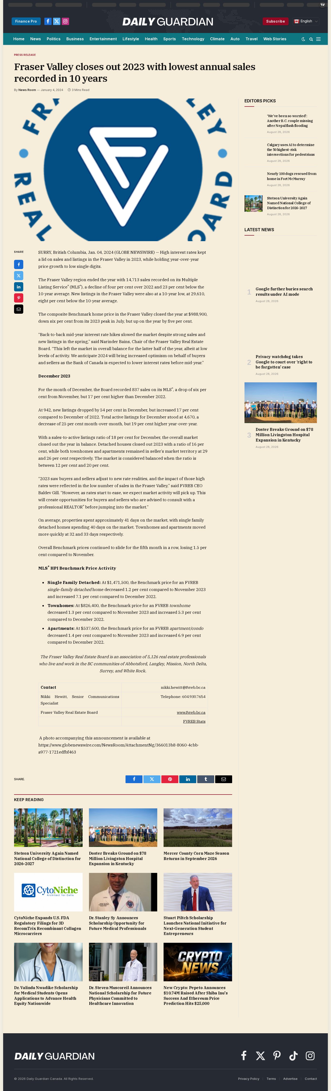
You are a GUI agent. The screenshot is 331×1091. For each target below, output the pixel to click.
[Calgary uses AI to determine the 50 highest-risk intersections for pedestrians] (253, 150)
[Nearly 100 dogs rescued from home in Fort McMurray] (253, 179)
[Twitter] (18, 275)
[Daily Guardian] (168, 21)
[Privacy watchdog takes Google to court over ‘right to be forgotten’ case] (280, 330)
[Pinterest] (18, 298)
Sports (169, 38)
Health (151, 38)
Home (18, 38)
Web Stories (274, 38)
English (305, 21)
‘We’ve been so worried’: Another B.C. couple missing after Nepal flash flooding (290, 121)
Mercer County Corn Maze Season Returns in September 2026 (196, 856)
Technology (193, 38)
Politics (54, 38)
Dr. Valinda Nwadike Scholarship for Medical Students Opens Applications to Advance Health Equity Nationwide (46, 995)
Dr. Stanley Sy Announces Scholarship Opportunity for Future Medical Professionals (117, 923)
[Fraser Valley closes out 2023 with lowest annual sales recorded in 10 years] (123, 169)
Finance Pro (26, 21)
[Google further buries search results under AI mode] (280, 262)
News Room (27, 90)
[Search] (311, 38)
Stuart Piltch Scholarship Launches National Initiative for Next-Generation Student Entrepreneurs (195, 925)
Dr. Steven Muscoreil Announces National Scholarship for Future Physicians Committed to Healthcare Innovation (120, 995)
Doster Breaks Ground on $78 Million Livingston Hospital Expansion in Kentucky (117, 858)
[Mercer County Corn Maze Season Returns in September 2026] (198, 827)
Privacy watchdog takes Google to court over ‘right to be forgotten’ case (284, 362)
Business (75, 38)
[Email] (18, 309)
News (35, 38)
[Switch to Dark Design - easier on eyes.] (303, 39)
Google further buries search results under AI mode (284, 292)
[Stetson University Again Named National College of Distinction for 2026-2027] (48, 827)
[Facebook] (18, 264)
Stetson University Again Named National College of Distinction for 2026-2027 (47, 858)
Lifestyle (131, 38)
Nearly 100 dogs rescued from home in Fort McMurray (291, 176)
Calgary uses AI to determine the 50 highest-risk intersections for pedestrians (291, 150)
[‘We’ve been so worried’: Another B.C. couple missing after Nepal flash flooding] (253, 121)
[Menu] (318, 38)
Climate (217, 38)
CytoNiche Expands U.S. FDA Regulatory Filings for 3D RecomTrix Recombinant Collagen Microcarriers (47, 925)
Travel (251, 38)
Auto (235, 38)
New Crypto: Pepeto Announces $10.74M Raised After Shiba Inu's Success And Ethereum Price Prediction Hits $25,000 (196, 995)
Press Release (25, 55)
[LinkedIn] (18, 286)
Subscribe (275, 21)
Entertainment (103, 38)
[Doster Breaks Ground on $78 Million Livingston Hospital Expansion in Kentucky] (123, 827)
